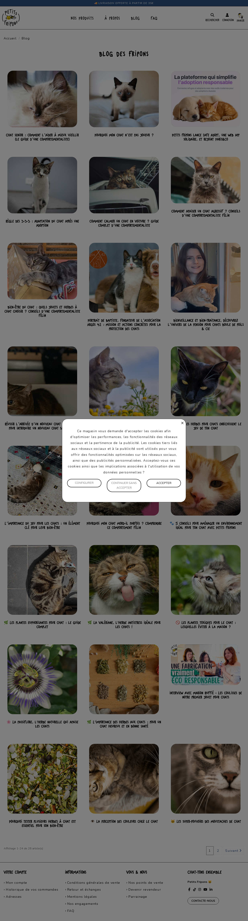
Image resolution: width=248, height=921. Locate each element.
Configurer (84, 483)
